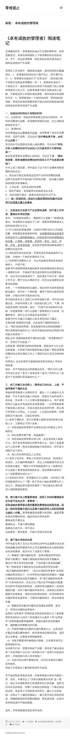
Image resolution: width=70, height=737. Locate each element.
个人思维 (29, 721)
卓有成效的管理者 (45, 721)
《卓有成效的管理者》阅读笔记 (32, 40)
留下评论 (16, 724)
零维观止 (12, 7)
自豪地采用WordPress (15, 733)
